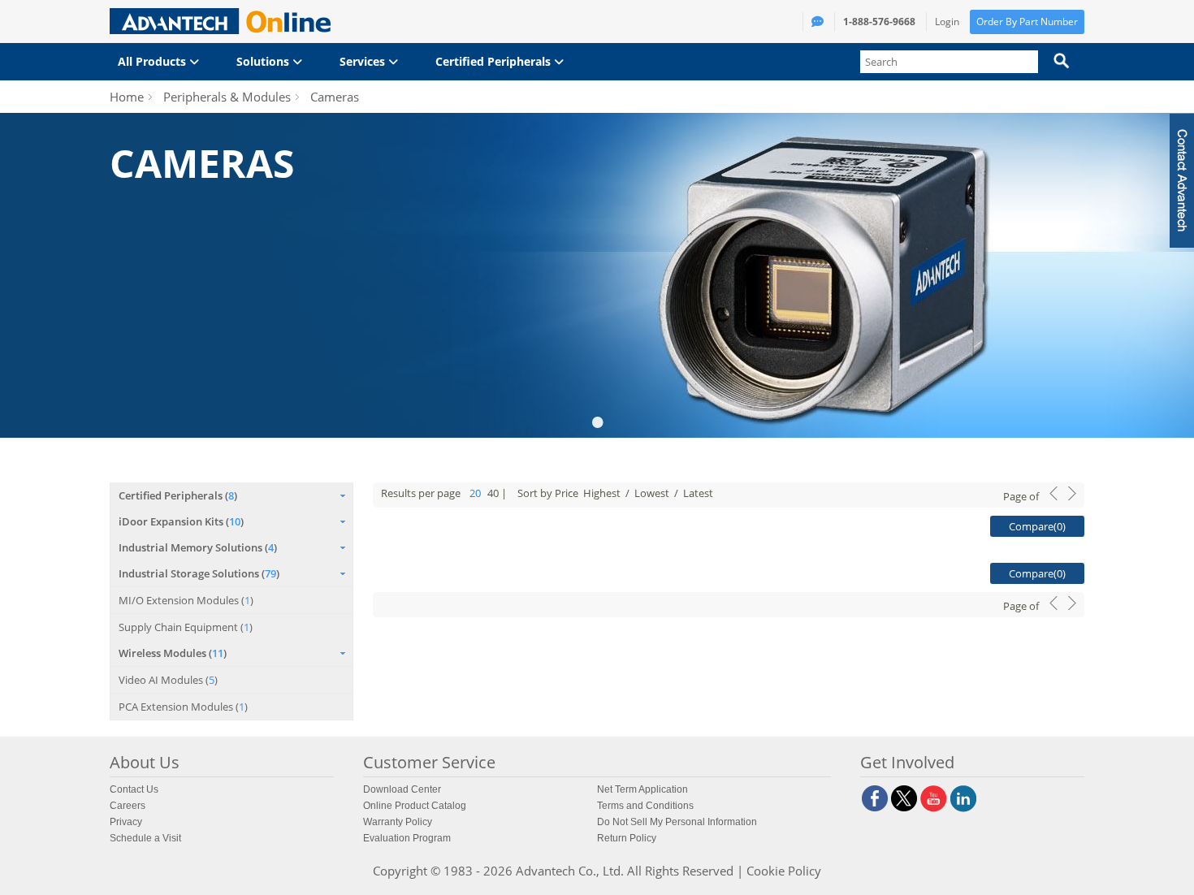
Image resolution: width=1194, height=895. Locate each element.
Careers (127, 805)
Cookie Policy (783, 871)
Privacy (126, 822)
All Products (153, 61)
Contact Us (134, 789)
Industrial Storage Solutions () (199, 573)
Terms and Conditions (645, 805)
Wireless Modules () (173, 653)
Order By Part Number (1027, 21)
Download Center (402, 789)
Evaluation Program (407, 838)
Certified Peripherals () (178, 495)
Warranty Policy (397, 822)
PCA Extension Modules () (183, 706)
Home (127, 97)
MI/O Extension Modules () (186, 600)
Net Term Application (642, 789)
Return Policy (626, 838)
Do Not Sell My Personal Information (677, 822)
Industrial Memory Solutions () (198, 547)
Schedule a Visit (145, 838)
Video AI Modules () (168, 679)
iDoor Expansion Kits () (181, 521)
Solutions (264, 61)
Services (364, 61)
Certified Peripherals (494, 61)
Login (947, 21)
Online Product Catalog (414, 805)
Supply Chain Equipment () (186, 627)
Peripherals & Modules (227, 97)
